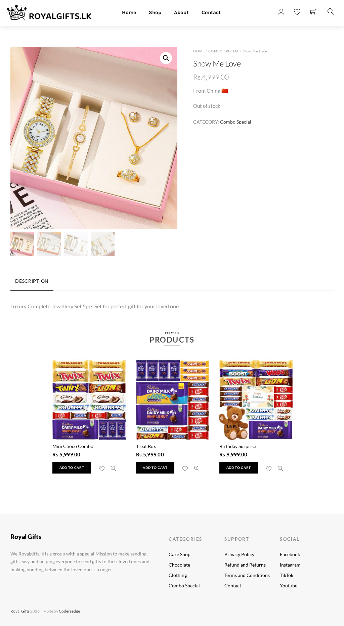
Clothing (178, 575)
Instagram (290, 565)
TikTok (286, 575)
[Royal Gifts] (49, 11)
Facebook (290, 554)
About (181, 12)
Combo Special (224, 51)
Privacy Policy (239, 554)
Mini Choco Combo (72, 446)
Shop (155, 12)
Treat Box (146, 446)
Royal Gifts (20, 611)
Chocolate (179, 565)
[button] (166, 58)
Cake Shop (179, 554)
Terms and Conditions (247, 575)
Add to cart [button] (71, 468)
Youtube (288, 585)
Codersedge (69, 611)
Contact (211, 12)
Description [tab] (32, 281)
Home (129, 12)
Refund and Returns (245, 565)
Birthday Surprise (237, 446)
